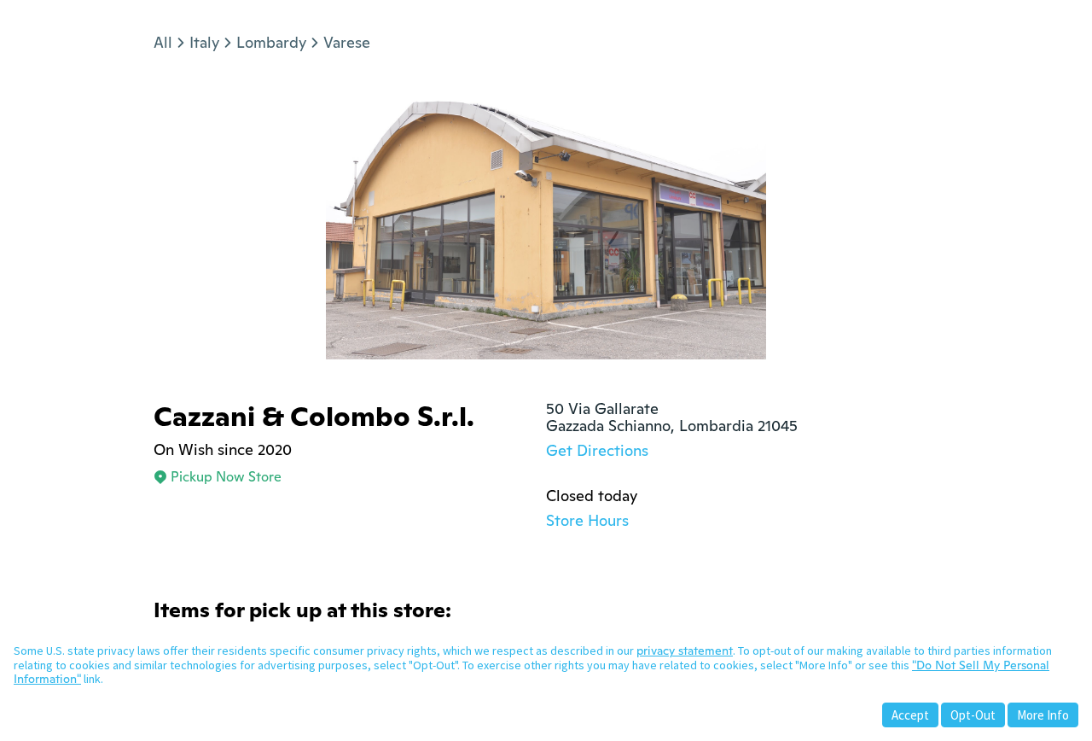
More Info (1043, 715)
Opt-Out (973, 715)
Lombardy (271, 42)
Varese (346, 42)
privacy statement (684, 650)
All (163, 42)
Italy (204, 42)
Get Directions (597, 450)
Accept (910, 715)
